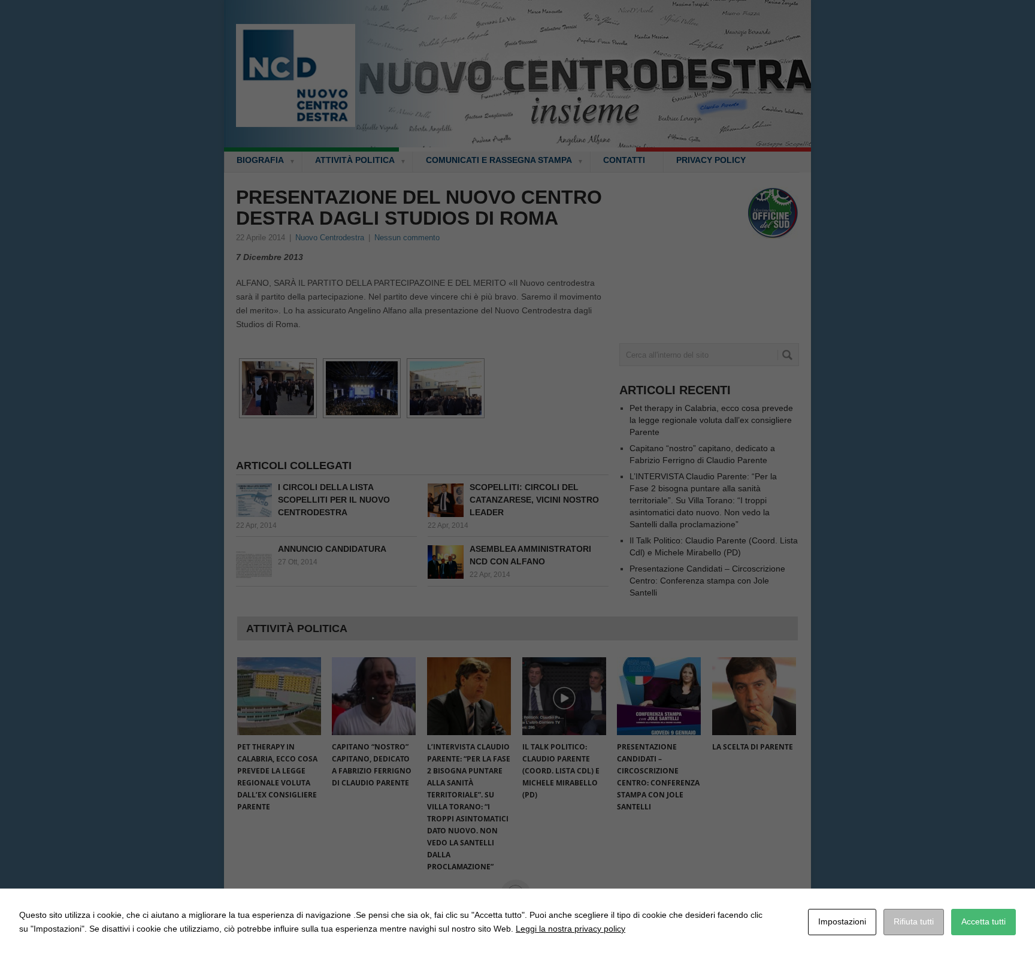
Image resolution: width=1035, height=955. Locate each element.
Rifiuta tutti (914, 921)
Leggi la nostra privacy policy (570, 928)
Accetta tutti (983, 921)
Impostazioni (842, 921)
